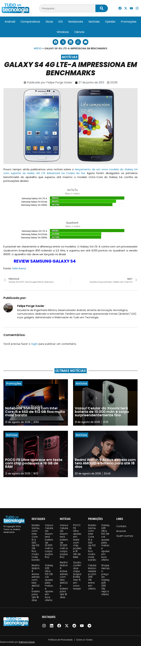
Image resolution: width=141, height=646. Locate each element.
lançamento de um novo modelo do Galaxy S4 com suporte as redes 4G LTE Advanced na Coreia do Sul (70, 171)
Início (38, 48)
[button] (55, 42)
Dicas (49, 22)
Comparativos (30, 22)
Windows (63, 32)
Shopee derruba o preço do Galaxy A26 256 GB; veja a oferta (106, 580)
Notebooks (75, 22)
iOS (60, 22)
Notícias (94, 22)
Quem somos (124, 536)
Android (10, 22)
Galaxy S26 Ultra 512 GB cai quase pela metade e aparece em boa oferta (50, 583)
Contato (121, 526)
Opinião (110, 22)
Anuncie (121, 531)
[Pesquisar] (101, 8)
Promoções (128, 22)
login (34, 343)
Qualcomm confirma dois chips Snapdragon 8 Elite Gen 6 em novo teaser (81, 575)
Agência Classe (27, 641)
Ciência (79, 32)
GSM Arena (19, 268)
